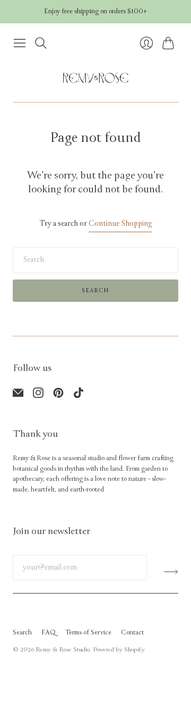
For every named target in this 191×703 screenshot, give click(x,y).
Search (95, 290)
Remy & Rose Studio (63, 649)
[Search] (41, 43)
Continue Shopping (120, 223)
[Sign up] (171, 571)
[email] (18, 395)
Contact (132, 633)
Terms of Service (88, 633)
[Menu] (19, 43)
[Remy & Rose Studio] (96, 77)
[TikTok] (78, 395)
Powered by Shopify (119, 649)
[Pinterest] (58, 395)
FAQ (48, 633)
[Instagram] (38, 395)
